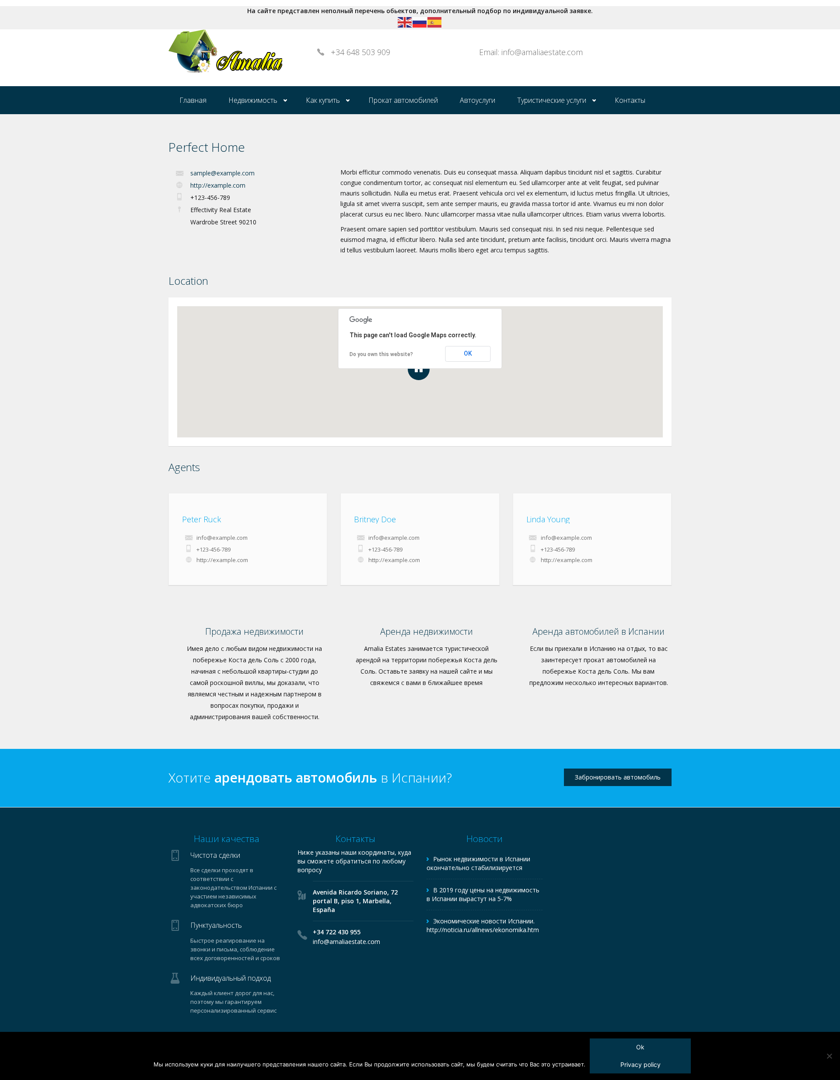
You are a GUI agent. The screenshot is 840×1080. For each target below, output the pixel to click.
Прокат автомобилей (403, 100)
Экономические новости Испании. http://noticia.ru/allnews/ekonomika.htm (483, 925)
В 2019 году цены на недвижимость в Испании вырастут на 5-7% (483, 894)
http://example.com (217, 185)
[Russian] (420, 21)
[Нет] (829, 1056)
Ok (640, 1047)
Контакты (630, 100)
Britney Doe (375, 519)
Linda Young (548, 519)
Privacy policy (640, 1064)
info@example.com (222, 538)
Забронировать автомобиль (618, 777)
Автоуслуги (477, 100)
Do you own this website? (381, 354)
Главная (192, 100)
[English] (405, 21)
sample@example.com (222, 173)
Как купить (323, 100)
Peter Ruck (201, 519)
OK (468, 353)
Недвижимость (252, 100)
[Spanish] (434, 21)
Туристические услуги (551, 100)
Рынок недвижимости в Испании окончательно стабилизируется (478, 863)
